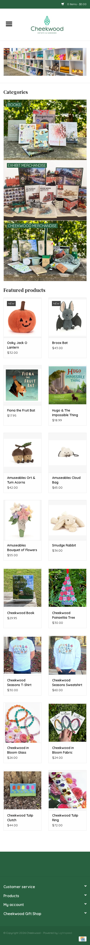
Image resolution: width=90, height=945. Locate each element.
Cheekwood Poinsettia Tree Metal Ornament (64, 615)
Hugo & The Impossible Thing (65, 412)
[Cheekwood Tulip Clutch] (22, 790)
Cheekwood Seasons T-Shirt (19, 682)
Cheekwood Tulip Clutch (20, 817)
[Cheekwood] (54, 24)
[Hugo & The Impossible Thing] (67, 385)
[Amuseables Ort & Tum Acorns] (22, 453)
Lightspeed (65, 933)
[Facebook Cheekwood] (36, 866)
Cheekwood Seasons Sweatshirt (67, 682)
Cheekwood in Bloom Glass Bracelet (18, 750)
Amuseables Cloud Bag (66, 480)
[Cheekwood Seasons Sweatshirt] (67, 655)
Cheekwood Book (20, 613)
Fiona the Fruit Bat (21, 410)
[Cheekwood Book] (22, 588)
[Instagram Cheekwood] (53, 866)
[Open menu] (9, 23)
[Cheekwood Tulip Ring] (67, 790)
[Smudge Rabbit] (67, 520)
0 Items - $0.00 (76, 4)
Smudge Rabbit (64, 545)
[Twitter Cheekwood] (45, 866)
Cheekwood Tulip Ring (65, 817)
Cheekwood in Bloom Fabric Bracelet (63, 750)
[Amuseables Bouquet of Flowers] (22, 520)
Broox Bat (60, 343)
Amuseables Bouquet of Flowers (22, 547)
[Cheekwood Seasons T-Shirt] (22, 655)
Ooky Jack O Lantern (17, 345)
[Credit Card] (82, 938)
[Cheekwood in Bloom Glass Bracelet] (22, 723)
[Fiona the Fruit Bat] (22, 385)
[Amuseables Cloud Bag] (67, 453)
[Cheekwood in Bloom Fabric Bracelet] (67, 723)
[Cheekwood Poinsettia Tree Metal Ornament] (67, 588)
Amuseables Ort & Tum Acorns (21, 480)
